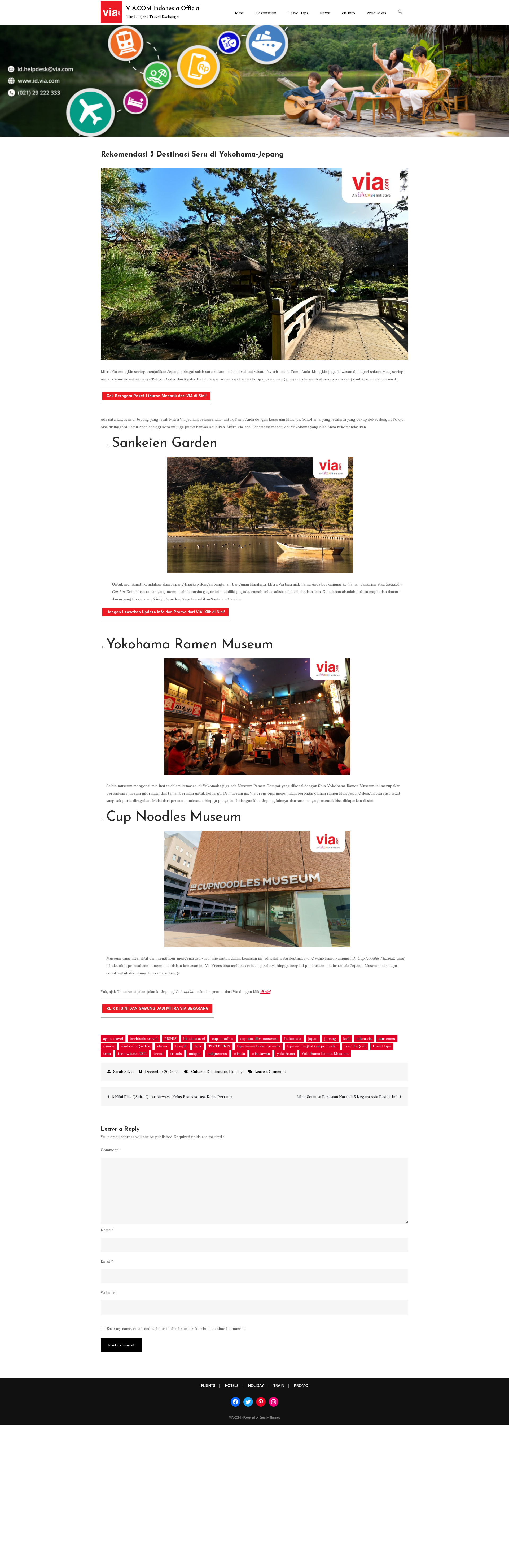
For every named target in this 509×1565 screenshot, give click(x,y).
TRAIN (278, 1386)
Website (108, 1292)
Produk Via (376, 13)
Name (107, 1230)
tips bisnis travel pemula (258, 1046)
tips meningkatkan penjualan (312, 1046)
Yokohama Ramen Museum (325, 1053)
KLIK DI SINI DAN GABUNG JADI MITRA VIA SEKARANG (158, 1008)
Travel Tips (298, 13)
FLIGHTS (208, 1386)
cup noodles (222, 1038)
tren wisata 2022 (132, 1053)
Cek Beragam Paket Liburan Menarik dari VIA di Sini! (157, 395)
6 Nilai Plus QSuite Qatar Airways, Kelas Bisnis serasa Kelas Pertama (172, 1096)
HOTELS (232, 1386)
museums (387, 1038)
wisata (239, 1053)
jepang (330, 1038)
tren (107, 1053)
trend (158, 1053)
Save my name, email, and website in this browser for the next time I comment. (176, 1328)
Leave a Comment (270, 1071)
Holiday (235, 1071)
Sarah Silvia (123, 1071)
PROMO (301, 1386)
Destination (266, 13)
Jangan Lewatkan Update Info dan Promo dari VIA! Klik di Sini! (166, 612)
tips (198, 1046)
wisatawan (261, 1053)
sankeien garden (135, 1046)
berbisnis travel (143, 1038)
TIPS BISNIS (219, 1046)
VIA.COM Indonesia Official (163, 9)
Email (107, 1261)
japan (312, 1038)
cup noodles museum (258, 1038)
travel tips (382, 1046)
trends (176, 1053)
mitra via (364, 1038)
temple (181, 1046)
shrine (162, 1046)
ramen (108, 1046)
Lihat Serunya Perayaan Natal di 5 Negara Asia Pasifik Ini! (347, 1096)
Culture (198, 1071)
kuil (346, 1038)
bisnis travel (194, 1038)
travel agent (355, 1046)
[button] (400, 12)
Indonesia (292, 1038)
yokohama (286, 1053)
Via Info (348, 13)
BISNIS (170, 1038)
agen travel (113, 1038)
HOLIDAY (256, 1386)
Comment (111, 1149)
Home (238, 13)
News (325, 13)
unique (194, 1053)
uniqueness (217, 1053)
